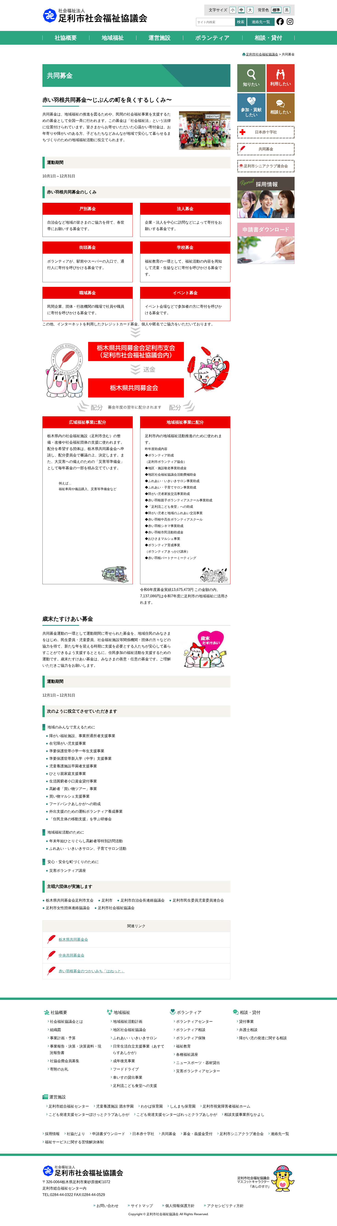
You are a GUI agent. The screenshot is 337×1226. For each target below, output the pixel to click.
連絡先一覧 (261, 22)
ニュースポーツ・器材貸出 (198, 1063)
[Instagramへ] (290, 23)
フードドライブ (126, 1069)
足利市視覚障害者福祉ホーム (226, 1106)
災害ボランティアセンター (198, 1071)
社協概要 (66, 38)
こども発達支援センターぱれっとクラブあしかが (176, 1114)
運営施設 (160, 38)
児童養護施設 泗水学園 (115, 1106)
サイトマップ (142, 1206)
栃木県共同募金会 (73, 939)
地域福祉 (113, 38)
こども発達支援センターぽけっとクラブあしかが (89, 1114)
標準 (276, 10)
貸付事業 (246, 1021)
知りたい (251, 84)
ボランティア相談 (190, 1030)
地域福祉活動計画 (127, 1021)
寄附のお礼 (59, 1069)
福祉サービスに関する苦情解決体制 (74, 1142)
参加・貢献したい (251, 112)
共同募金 (266, 149)
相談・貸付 (268, 38)
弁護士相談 (248, 1030)
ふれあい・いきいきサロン (135, 1038)
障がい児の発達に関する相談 (263, 1038)
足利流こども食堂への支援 (135, 1086)
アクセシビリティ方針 (225, 1206)
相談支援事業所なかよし (244, 1114)
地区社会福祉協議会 (129, 1030)
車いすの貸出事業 (127, 1077)
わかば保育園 (152, 1106)
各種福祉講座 (187, 1054)
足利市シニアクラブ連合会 (266, 166)
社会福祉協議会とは (66, 1021)
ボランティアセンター (194, 1021)
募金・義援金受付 (198, 1134)
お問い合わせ (108, 1206)
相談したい (280, 112)
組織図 (55, 1030)
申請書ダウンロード (108, 1134)
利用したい (280, 84)
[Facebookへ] (280, 23)
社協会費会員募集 (64, 1061)
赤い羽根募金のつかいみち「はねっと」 (92, 971)
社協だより (76, 1134)
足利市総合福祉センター (69, 1106)
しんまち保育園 (183, 1106)
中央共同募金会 (71, 955)
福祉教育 (183, 1046)
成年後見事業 (124, 1061)
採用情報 (52, 1134)
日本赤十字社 (266, 132)
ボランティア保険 (190, 1038)
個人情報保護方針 (180, 1206)
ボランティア (212, 38)
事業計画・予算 (63, 1038)
